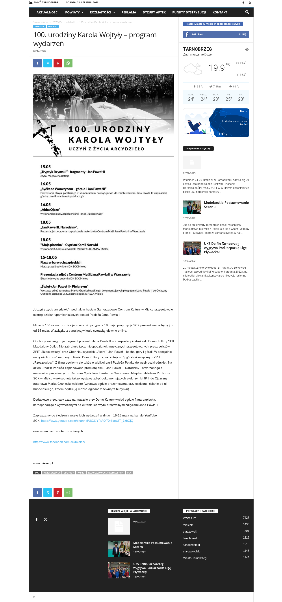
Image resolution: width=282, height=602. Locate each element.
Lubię (242, 34)
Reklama (128, 12)
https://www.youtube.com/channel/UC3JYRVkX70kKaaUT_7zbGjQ (87, 420)
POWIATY (72, 12)
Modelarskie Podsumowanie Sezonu (226, 204)
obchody (69, 472)
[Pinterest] (58, 63)
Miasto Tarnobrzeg (194, 558)
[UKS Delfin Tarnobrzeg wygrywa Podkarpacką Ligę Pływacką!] (119, 570)
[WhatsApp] (68, 63)
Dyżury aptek (154, 12)
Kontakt (220, 12)
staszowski (190, 531)
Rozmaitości (100, 12)
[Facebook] (243, 3)
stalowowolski (191, 551)
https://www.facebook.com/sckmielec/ (59, 442)
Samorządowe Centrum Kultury (106, 472)
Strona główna (40, 22)
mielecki (70, 22)
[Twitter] (250, 3)
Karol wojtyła (52, 472)
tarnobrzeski (191, 538)
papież (81, 472)
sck (129, 472)
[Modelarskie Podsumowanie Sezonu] (119, 549)
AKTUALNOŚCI (48, 12)
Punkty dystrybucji (189, 12)
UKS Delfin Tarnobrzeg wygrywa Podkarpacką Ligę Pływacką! (225, 247)
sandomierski (191, 544)
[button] (247, 12)
